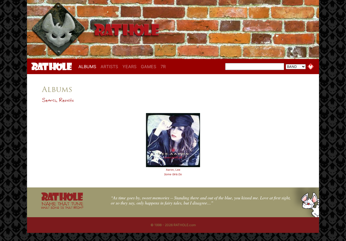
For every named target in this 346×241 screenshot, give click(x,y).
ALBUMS (88, 66)
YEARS (129, 66)
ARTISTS (109, 66)
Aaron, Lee (173, 169)
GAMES (148, 66)
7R (163, 66)
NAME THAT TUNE (62, 205)
